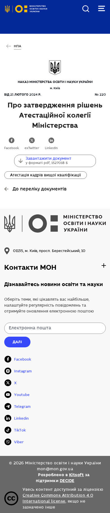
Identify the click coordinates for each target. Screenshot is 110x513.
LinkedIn (51, 148)
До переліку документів (40, 189)
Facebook (11, 148)
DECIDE (67, 480)
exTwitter (32, 148)
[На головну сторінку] (26, 13)
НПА (17, 46)
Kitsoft (76, 474)
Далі (17, 342)
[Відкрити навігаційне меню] (101, 8)
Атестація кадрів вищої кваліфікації (45, 175)
